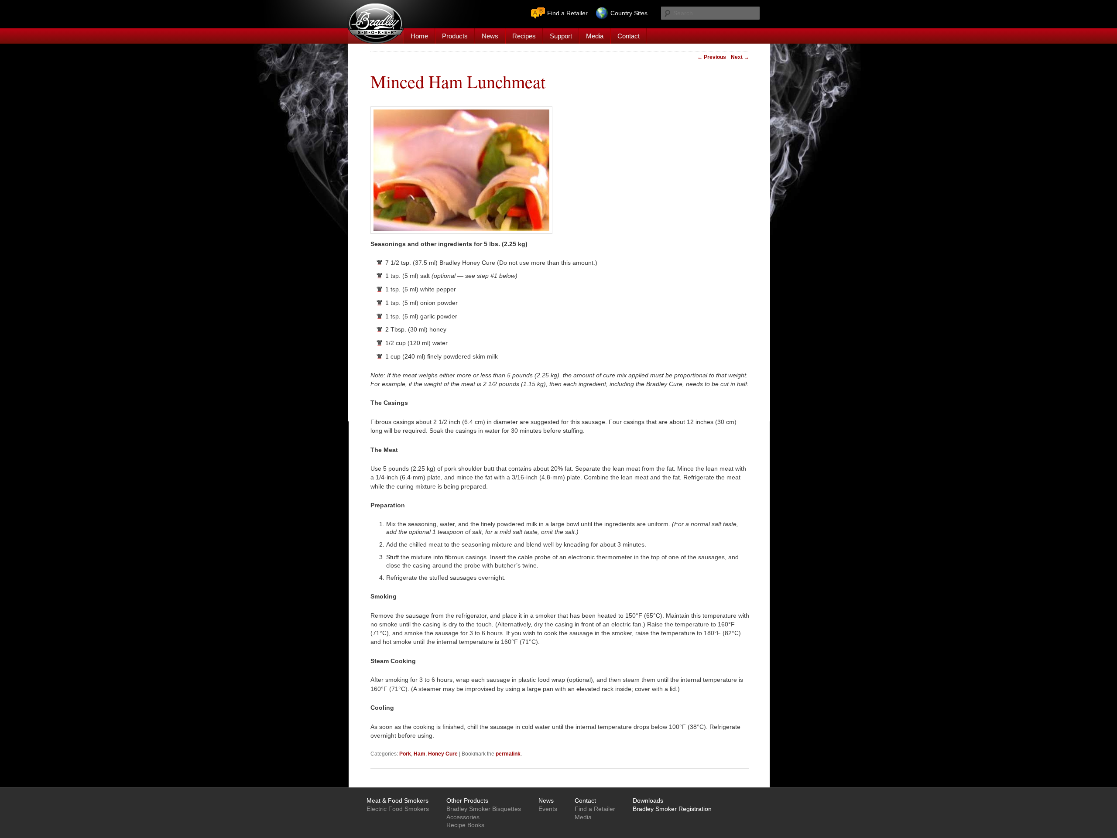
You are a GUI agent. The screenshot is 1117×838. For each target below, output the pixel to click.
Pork (405, 754)
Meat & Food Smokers (397, 800)
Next (740, 57)
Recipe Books (465, 824)
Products (455, 36)
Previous (711, 57)
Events (547, 808)
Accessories (463, 817)
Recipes (524, 36)
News (490, 36)
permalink (508, 754)
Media (594, 36)
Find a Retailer (567, 13)
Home (419, 36)
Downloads (648, 800)
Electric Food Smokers (398, 808)
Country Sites (629, 13)
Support (561, 36)
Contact (628, 36)
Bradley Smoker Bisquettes (483, 808)
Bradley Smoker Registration (672, 808)
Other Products (467, 800)
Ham (419, 754)
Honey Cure (443, 754)
